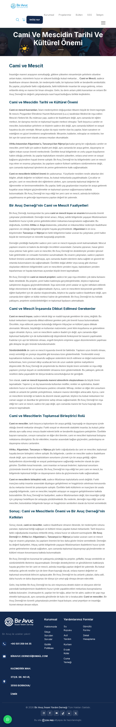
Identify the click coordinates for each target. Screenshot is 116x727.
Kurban (68, 644)
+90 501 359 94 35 (21, 643)
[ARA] (17, 20)
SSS (89, 14)
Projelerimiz (65, 14)
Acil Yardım (67, 637)
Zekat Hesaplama (89, 637)
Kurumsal (49, 14)
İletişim (99, 14)
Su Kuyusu (68, 628)
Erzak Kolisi (67, 651)
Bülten (79, 14)
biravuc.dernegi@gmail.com (29, 656)
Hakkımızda (50, 626)
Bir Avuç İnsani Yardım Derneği (51, 707)
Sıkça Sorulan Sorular (48, 635)
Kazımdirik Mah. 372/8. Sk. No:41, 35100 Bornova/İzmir (21, 681)
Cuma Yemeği (67, 660)
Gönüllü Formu (87, 628)
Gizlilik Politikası (49, 646)
